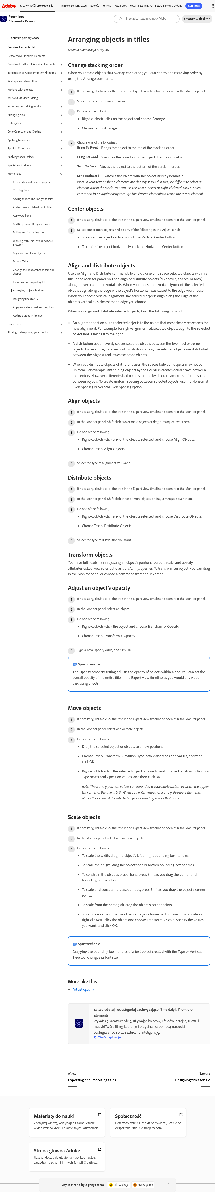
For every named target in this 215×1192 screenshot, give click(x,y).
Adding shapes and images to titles (33, 199)
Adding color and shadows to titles (32, 207)
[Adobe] (8, 6)
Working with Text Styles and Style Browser (33, 242)
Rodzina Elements (140, 5)
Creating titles (21, 190)
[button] (36, 64)
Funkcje (107, 5)
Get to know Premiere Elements (26, 56)
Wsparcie (120, 5)
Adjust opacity (83, 989)
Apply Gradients (22, 215)
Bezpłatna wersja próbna (168, 5)
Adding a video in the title (28, 315)
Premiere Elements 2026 (73, 5)
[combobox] (147, 19)
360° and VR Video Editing (23, 98)
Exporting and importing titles (30, 282)
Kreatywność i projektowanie (36, 5)
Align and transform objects (29, 253)
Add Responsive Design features (31, 224)
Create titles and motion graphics (32, 182)
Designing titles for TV (25, 299)
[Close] (168, 1183)
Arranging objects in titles (28, 290)
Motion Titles (20, 261)
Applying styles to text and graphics (33, 307)
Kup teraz (194, 6)
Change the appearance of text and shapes (33, 271)
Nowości (95, 5)
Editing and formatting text (28, 232)
